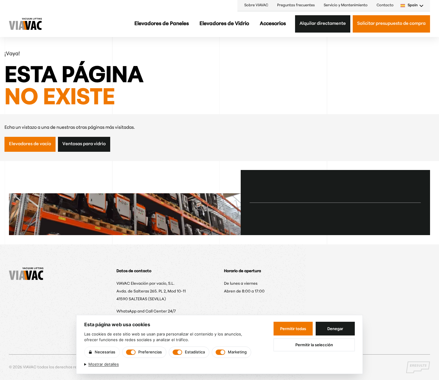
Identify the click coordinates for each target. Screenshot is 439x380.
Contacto (385, 5)
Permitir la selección (314, 344)
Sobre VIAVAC (256, 5)
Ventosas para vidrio (84, 144)
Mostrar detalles (103, 364)
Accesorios (273, 23)
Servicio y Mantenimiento (346, 5)
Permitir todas (293, 328)
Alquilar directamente (323, 24)
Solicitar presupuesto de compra (391, 24)
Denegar (335, 328)
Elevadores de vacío (30, 144)
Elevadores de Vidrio (224, 23)
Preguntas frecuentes (296, 5)
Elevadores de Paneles (161, 23)
